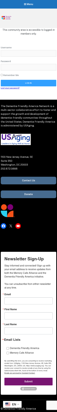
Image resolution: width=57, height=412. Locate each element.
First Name (10, 309)
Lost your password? (10, 88)
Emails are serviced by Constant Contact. (19, 373)
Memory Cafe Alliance (22, 352)
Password (6, 61)
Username (6, 47)
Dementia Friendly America (24, 348)
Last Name (10, 324)
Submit (28, 381)
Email (7, 294)
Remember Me (11, 75)
